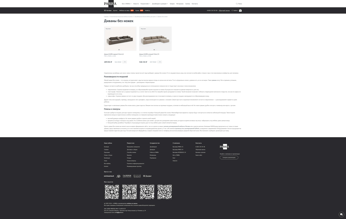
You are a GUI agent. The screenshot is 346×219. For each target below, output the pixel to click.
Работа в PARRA (154, 152)
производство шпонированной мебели (187, 128)
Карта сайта (199, 155)
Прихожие (107, 152)
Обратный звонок (224, 10)
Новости (136, 4)
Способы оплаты (131, 152)
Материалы (179, 4)
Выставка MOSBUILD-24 (179, 152)
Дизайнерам (153, 147)
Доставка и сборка (132, 149)
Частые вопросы (131, 161)
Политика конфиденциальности (135, 163)
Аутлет (115, 10)
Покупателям (144, 4)
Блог (174, 158)
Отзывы (129, 158)
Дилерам (152, 149)
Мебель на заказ (126, 10)
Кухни (139, 10)
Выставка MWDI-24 (178, 149)
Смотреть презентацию (229, 157)
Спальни (106, 149)
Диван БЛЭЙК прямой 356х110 (114, 54)
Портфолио (153, 158)
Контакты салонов (200, 152)
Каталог (108, 10)
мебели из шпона (132, 203)
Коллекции (107, 158)
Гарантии (129, 155)
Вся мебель (107, 163)
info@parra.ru (119, 212)
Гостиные (106, 147)
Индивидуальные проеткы (134, 166)
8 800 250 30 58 (212, 10)
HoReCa (147, 10)
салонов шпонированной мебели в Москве (176, 126)
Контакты (195, 4)
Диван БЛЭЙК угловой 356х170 (149, 54)
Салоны (187, 4)
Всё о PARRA (126, 4)
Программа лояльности (133, 147)
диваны (214, 80)
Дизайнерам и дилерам (159, 4)
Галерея (172, 4)
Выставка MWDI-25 (178, 147)
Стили (105, 161)
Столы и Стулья (108, 155)
